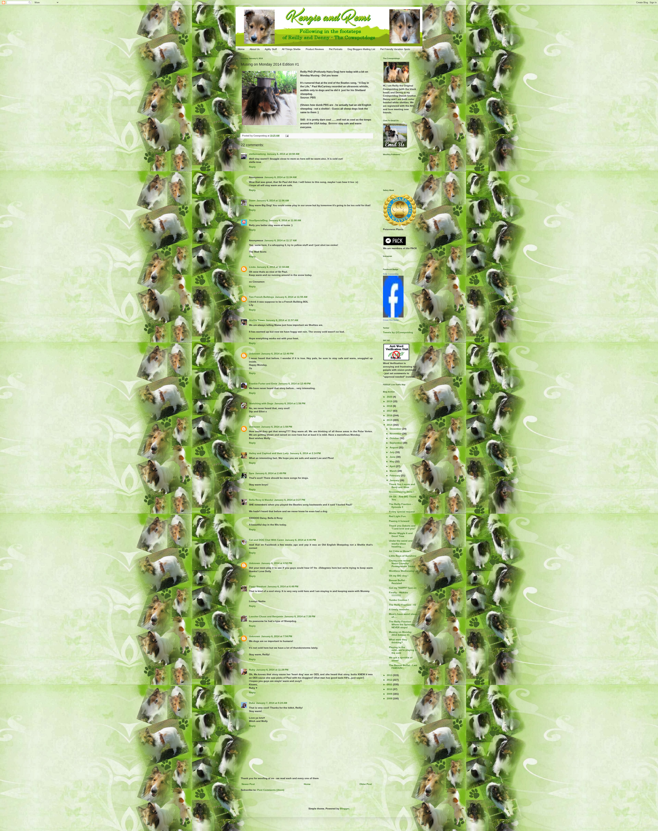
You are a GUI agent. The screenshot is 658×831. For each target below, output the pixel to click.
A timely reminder (399, 609)
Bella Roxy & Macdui (261, 499)
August (394, 447)
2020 (390, 396)
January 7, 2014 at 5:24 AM (271, 703)
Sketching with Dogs (261, 403)
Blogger (344, 808)
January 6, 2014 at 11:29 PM (272, 669)
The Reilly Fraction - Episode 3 (401, 505)
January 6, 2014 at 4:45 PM (300, 540)
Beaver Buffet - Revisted (397, 582)
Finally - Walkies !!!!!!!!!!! (398, 594)
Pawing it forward (399, 521)
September (396, 442)
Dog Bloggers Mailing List (361, 49)
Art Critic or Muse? (400, 551)
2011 (390, 684)
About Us (255, 49)
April (393, 466)
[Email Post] (286, 136)
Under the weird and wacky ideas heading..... (401, 543)
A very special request (402, 511)
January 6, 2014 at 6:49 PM (282, 586)
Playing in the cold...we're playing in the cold (403, 650)
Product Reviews (315, 49)
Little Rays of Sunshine (402, 555)
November (396, 433)
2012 (390, 679)
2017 (390, 410)
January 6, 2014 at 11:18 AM (273, 267)
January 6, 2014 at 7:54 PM (276, 636)
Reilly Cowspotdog (390, 274)
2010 (390, 689)
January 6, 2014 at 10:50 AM (283, 154)
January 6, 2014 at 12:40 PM (277, 353)
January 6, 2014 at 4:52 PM (276, 563)
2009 (390, 693)
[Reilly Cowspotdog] (393, 316)
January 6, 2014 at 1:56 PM (289, 403)
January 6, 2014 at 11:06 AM (273, 200)
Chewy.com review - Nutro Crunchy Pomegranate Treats (402, 563)
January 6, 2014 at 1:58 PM (276, 426)
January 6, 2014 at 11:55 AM (291, 297)
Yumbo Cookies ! (399, 600)
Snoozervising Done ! (401, 491)
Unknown (254, 353)
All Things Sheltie (291, 49)
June (393, 456)
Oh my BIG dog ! (398, 575)
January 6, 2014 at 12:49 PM (294, 383)
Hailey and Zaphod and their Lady (269, 453)
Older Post (366, 784)
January (395, 480)
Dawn (252, 200)
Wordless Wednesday (401, 571)
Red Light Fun (397, 516)
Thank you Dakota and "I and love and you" (402, 527)
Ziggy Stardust (257, 586)
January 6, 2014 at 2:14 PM (305, 453)
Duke (252, 703)
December (396, 428)
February (395, 475)
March (394, 471)
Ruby (252, 669)
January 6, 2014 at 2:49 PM (270, 473)
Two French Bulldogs (261, 297)
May (392, 461)
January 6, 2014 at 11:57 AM (282, 320)
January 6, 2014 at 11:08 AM (285, 220)
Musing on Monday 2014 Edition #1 (400, 633)
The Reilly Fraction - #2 (402, 604)
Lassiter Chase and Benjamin (266, 616)
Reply (252, 166)
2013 (390, 675)
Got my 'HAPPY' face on (403, 587)
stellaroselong (257, 154)
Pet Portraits (335, 49)
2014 (390, 424)
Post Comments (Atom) (270, 790)
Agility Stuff (271, 49)
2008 (390, 698)
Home (241, 49)
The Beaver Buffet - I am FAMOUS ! (403, 667)
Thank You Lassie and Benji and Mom (402, 486)
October (395, 438)
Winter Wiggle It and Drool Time (401, 535)
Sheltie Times (257, 320)
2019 (390, 401)
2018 (390, 406)
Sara (251, 473)
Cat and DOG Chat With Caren (266, 540)
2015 (390, 420)
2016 (390, 415)
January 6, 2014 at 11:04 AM (280, 177)
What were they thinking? (398, 641)
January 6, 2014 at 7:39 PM (299, 616)
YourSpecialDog (258, 220)
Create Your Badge (391, 320)
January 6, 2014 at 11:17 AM (280, 240)
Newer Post (248, 784)
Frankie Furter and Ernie (263, 383)
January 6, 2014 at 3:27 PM (289, 499)
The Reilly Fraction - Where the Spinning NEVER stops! (402, 624)
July (392, 452)
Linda (252, 267)
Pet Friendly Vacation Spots (395, 49)
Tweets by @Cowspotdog (398, 332)
